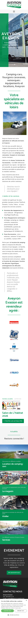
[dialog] (14, 608)
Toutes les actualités (13, 421)
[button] (14, 11)
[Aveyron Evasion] (14, 5)
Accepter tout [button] (7, 610)
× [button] (26, 600)
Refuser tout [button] (20, 610)
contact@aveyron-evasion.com (15, 598)
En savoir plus (14, 573)
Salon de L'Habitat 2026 (12, 414)
